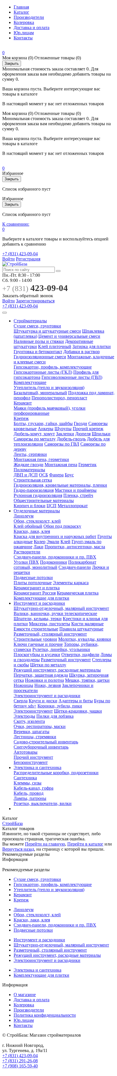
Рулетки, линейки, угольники (61, 649)
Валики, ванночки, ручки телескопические (55, 613)
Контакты (23, 37)
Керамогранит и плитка (37, 587)
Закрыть (12, 63)
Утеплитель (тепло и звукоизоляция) (49, 387)
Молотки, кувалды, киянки (84, 639)
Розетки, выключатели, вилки (43, 803)
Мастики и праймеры (76, 490)
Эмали (53, 541)
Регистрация (28, 258)
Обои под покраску (62, 526)
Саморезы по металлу (35, 438)
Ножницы (23, 685)
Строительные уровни (35, 639)
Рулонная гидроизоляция (38, 495)
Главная (21, 7)
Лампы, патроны (30, 798)
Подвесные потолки (33, 577)
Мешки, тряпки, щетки (87, 680)
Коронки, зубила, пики (59, 705)
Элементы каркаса (71, 582)
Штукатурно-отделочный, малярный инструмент (61, 608)
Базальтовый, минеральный (40, 392)
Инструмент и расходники (39, 603)
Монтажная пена (61, 464)
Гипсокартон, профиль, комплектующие (53, 367)
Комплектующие (30, 382)
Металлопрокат (73, 505)
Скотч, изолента (29, 721)
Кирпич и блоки (29, 505)
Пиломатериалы (29, 469)
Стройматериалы (30, 320)
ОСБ (43, 474)
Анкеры (45, 428)
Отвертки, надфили (80, 654)
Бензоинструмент (31, 762)
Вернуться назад (18, 849)
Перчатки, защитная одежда (41, 675)
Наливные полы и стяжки (39, 341)
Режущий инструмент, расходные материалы (57, 670)
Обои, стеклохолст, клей (37, 521)
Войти (8, 258)
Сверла (21, 700)
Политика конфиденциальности (45, 1015)
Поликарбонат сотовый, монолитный (55, 565)
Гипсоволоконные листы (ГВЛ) (71, 377)
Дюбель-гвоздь (71, 438)
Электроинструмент (33, 711)
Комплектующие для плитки (41, 598)
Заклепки (65, 433)
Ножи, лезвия (47, 685)
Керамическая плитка (78, 592)
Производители (29, 17)
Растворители (27, 551)
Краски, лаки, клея (32, 531)
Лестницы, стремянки (35, 736)
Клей (65, 541)
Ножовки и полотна (44, 680)
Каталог (21, 12)
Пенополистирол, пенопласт (59, 397)
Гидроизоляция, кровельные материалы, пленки (60, 485)
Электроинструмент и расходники (47, 695)
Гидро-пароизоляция (34, 490)
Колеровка (24, 22)
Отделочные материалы (37, 510)
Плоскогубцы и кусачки (37, 654)
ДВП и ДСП (26, 474)
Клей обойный (28, 526)
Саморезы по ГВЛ (61, 444)
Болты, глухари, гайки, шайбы (43, 423)
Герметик (87, 464)
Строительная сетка (33, 480)
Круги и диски (43, 700)
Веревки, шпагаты (31, 731)
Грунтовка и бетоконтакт (38, 351)
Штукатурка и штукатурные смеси (47, 331)
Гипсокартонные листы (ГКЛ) (43, 372)
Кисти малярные (87, 623)
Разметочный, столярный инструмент (50, 634)
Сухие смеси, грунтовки (37, 325)
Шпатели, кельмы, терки (38, 618)
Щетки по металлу (48, 664)
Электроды (24, 716)
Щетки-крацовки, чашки (78, 711)
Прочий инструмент (33, 757)
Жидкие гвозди (28, 464)
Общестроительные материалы (44, 500)
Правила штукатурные (81, 628)
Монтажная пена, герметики (41, 459)
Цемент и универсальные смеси (69, 336)
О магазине (25, 994)
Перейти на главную (45, 844)
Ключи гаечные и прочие (38, 644)
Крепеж (21, 418)
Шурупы (63, 428)
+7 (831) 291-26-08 (20, 1060)
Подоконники (53, 562)
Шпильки (101, 433)
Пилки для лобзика (55, 716)
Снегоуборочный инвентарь (41, 747)
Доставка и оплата (31, 27)
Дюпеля (83, 433)
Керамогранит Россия (35, 592)
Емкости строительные (36, 628)
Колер (39, 541)
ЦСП (52, 505)
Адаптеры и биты (75, 700)
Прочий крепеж (88, 428)
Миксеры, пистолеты (49, 623)
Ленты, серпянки (30, 454)
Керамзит (23, 403)
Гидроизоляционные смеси (40, 356)
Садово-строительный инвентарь (46, 741)
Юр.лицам (24, 32)
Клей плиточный (54, 346)
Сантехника (25, 777)
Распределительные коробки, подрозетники (56, 772)
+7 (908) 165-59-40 (20, 1065)
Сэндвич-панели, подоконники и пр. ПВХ (55, 557)
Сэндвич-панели (74, 567)
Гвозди (80, 423)
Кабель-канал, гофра (33, 788)
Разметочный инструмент (66, 659)
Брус (69, 474)
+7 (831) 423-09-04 (20, 253)
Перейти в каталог (85, 844)
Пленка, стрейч (78, 495)
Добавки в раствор (81, 351)
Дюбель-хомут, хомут (34, 433)
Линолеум (24, 515)
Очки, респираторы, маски (40, 726)
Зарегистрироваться (35, 300)
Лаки (38, 546)
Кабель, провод (28, 793)
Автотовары (25, 752)
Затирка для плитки (91, 346)
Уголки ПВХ (26, 562)
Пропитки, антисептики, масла (75, 546)
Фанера (56, 474)
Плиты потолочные (33, 582)
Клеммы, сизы (27, 782)
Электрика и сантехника (37, 767)
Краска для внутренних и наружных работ (55, 536)
